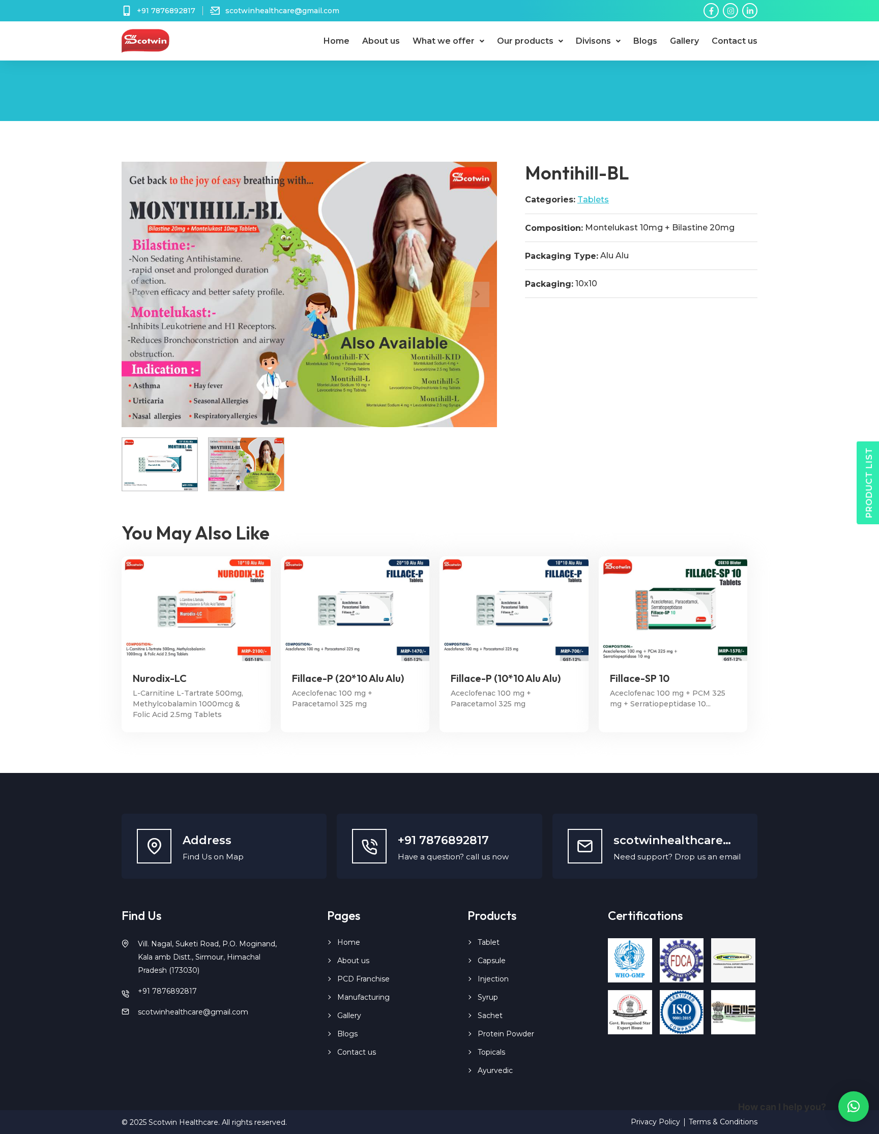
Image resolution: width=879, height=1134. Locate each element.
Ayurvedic (495, 1070)
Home (336, 41)
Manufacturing (363, 997)
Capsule (492, 960)
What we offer (444, 41)
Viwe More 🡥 (196, 608)
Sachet (490, 1015)
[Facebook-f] (711, 10)
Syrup (488, 997)
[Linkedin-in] (749, 10)
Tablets (593, 199)
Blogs (645, 41)
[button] (853, 1106)
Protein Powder (506, 1033)
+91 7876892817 (167, 991)
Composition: (554, 228)
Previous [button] (142, 294)
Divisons (593, 41)
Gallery (684, 41)
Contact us (734, 41)
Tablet (489, 942)
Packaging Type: (561, 256)
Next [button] (476, 294)
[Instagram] (730, 10)
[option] (309, 294)
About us (381, 41)
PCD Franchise (363, 978)
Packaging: (549, 284)
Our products (525, 41)
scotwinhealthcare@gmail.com (193, 1012)
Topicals (491, 1052)
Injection (493, 978)
